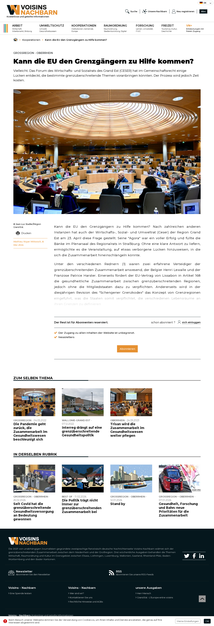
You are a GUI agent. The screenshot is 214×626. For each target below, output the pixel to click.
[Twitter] (186, 556)
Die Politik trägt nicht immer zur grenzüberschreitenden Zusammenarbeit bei (81, 506)
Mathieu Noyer (21, 241)
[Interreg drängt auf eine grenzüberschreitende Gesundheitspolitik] (83, 402)
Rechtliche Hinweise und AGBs (86, 601)
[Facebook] (194, 555)
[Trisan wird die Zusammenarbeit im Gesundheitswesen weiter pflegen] (131, 402)
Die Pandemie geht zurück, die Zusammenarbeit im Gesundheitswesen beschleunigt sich (30, 431)
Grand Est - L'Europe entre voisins (155, 597)
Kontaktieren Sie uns (81, 597)
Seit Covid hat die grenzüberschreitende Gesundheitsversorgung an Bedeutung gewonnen (33, 511)
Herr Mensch (144, 593)
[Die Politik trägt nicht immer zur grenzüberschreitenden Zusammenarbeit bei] (83, 478)
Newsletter (24, 571)
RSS (119, 571)
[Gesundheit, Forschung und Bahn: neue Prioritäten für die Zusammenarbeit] (180, 478)
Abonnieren (127, 348)
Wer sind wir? (77, 593)
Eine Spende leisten (21, 593)
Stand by (117, 504)
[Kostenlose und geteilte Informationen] (32, 10)
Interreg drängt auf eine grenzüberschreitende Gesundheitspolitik (82, 431)
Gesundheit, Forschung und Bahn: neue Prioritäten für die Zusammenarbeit (178, 509)
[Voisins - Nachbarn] (15, 39)
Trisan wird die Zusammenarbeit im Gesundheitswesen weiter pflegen (127, 430)
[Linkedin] (201, 556)
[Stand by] (131, 478)
